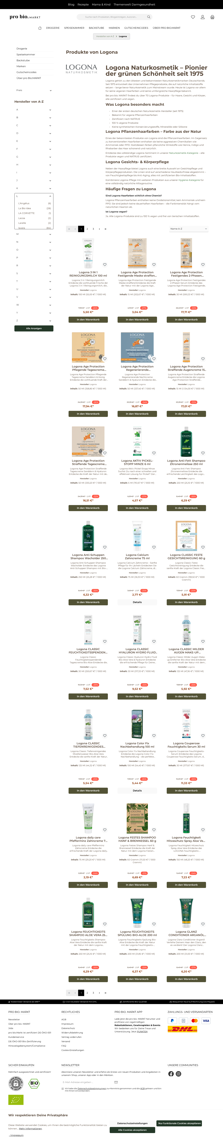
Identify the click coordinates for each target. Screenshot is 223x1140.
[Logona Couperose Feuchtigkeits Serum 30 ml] (186, 724)
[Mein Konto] (203, 17)
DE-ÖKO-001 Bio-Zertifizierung (24, 1041)
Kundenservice (16, 1037)
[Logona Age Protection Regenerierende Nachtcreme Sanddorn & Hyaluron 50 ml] (137, 347)
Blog (71, 4)
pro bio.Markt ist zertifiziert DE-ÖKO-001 (29, 1032)
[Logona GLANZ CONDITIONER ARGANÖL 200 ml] (186, 913)
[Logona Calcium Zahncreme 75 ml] (137, 536)
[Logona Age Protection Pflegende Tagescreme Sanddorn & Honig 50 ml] (88, 347)
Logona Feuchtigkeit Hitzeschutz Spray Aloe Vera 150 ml (186, 839)
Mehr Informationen (30, 1128)
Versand (65, 1041)
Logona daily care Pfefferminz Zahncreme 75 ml (88, 839)
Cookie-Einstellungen (72, 1050)
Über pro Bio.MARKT (29, 78)
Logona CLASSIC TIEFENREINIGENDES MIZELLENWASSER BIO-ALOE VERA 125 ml (88, 745)
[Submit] (116, 1082)
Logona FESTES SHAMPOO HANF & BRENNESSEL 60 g (137, 839)
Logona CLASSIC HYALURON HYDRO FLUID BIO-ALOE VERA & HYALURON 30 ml (137, 650)
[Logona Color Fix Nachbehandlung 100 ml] (137, 724)
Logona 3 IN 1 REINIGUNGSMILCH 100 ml (88, 274)
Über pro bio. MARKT (19, 1024)
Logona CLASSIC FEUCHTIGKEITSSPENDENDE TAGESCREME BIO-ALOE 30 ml (88, 650)
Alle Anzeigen (34, 328)
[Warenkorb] (211, 17)
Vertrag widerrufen (71, 1037)
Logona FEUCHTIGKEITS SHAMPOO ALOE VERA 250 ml (88, 933)
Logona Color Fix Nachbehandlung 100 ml (137, 745)
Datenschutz (68, 1028)
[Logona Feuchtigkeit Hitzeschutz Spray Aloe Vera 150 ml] (186, 818)
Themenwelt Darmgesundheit (134, 4)
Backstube (23, 60)
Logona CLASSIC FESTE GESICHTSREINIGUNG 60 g (186, 556)
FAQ (63, 1045)
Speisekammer (26, 54)
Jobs (10, 1028)
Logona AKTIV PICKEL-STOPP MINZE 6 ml (137, 462)
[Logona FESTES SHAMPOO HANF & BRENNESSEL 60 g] (137, 818)
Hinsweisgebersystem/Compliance (26, 1045)
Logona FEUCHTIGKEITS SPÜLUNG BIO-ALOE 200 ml (137, 933)
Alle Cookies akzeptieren (132, 1130)
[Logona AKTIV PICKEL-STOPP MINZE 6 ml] (137, 442)
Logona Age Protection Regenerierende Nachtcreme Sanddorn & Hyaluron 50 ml (137, 368)
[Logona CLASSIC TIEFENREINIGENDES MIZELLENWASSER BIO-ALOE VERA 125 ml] (88, 724)
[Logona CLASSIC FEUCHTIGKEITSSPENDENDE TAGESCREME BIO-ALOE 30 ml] (88, 630)
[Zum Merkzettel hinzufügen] (105, 265)
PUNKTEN (142, 1031)
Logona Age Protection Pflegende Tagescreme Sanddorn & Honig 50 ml (88, 368)
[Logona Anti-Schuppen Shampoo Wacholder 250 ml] (88, 536)
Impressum (67, 1024)
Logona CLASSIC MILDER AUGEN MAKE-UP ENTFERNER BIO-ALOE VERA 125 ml (186, 650)
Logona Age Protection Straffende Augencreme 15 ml (186, 368)
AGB (63, 1019)
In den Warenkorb (88, 319)
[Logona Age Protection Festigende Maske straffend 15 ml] (137, 253)
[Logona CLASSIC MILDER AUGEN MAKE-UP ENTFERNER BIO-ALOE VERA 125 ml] (186, 630)
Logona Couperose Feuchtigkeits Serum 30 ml (186, 745)
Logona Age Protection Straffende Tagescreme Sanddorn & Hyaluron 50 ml (88, 462)
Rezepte (83, 4)
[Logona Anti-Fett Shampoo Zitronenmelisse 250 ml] (186, 442)
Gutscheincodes (26, 72)
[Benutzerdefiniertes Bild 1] (172, 1020)
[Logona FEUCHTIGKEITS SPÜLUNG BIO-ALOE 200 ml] (137, 913)
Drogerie (22, 48)
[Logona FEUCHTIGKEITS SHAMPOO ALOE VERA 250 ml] (88, 913)
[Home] (42, 28)
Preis (19, 90)
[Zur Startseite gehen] (25, 17)
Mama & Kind (101, 4)
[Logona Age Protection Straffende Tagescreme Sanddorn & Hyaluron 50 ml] (88, 442)
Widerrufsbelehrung (72, 1032)
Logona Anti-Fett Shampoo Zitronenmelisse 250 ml (186, 462)
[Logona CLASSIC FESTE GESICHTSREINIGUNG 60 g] (186, 536)
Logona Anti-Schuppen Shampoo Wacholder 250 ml (88, 556)
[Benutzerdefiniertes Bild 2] (183, 1020)
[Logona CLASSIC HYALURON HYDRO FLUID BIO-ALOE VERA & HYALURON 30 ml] (137, 630)
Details (137, 602)
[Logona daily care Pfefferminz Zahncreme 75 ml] (88, 818)
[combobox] (111, 17)
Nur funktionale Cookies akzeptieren (179, 1123)
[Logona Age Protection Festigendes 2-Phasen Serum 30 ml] (186, 253)
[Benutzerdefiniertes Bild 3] (200, 1020)
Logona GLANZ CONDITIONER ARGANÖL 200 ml (186, 933)
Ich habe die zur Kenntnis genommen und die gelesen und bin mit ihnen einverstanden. (113, 1089)
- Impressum (16, 1135)
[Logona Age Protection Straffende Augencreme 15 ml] (186, 347)
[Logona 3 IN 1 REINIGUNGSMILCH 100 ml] (88, 253)
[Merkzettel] (193, 17)
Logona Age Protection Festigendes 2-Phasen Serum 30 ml (186, 274)
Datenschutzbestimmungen (92, 1088)
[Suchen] (148, 17)
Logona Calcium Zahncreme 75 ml (137, 556)
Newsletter (14, 1019)
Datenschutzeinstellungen (132, 1123)
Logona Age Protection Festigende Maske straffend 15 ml (137, 274)
